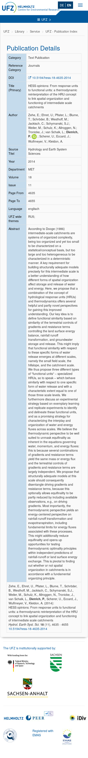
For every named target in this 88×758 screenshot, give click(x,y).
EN (69, 5)
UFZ (44, 19)
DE (62, 5)
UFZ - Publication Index (61, 31)
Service (35, 31)
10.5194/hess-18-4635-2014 (51, 77)
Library (19, 31)
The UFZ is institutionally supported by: (29, 648)
